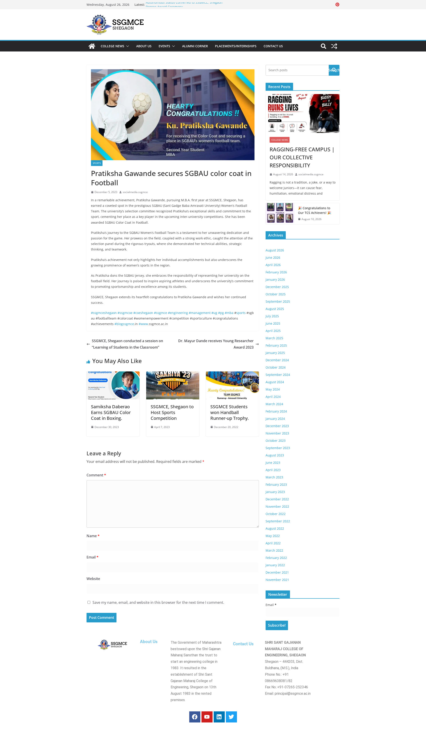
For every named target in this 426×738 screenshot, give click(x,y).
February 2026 (276, 272)
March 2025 (274, 338)
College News (112, 46)
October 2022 (276, 514)
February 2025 (276, 345)
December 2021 (277, 572)
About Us (144, 46)
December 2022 (277, 499)
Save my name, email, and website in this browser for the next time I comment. (158, 602)
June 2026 (273, 257)
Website (93, 578)
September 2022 (278, 521)
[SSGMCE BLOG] (92, 46)
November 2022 (277, 506)
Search (334, 70)
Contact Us (273, 46)
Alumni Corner (195, 46)
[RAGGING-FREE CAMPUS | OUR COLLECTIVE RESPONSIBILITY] (302, 113)
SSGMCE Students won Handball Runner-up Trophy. (229, 412)
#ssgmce (160, 313)
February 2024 (276, 411)
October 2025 (276, 294)
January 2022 (275, 565)
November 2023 (277, 433)
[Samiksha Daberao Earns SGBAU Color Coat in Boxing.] (113, 374)
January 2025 (275, 353)
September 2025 (278, 301)
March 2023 (274, 477)
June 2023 (273, 462)
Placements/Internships (235, 46)
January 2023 (275, 492)
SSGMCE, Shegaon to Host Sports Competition (172, 412)
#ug (214, 313)
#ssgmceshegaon (104, 313)
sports (241, 313)
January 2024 (275, 418)
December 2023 (277, 426)
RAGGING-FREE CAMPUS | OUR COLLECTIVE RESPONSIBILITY (302, 157)
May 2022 (273, 536)
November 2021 (277, 580)
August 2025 (275, 309)
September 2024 (278, 375)
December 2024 (277, 360)
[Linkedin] (219, 716)
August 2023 (275, 455)
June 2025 (273, 323)
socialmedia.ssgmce (135, 192)
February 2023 (276, 484)
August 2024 (275, 382)
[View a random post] (334, 46)
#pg (221, 313)
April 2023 (273, 470)
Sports (97, 163)
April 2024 (273, 397)
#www (143, 324)
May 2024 (273, 389)
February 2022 (276, 558)
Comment (96, 475)
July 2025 (272, 316)
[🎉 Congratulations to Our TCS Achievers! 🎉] (280, 213)
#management (200, 313)
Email (93, 557)
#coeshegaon (143, 313)
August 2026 (275, 250)
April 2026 (273, 265)
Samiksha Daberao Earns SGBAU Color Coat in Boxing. (111, 412)
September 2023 (278, 448)
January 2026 (275, 279)
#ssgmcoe (125, 313)
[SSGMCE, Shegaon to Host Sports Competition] (172, 374)
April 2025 (273, 331)
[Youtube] (207, 716)
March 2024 (274, 404)
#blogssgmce (124, 324)
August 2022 (275, 528)
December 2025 (277, 287)
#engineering (178, 313)
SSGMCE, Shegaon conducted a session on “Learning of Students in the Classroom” (127, 344)
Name (93, 535)
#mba (229, 313)
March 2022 (274, 550)
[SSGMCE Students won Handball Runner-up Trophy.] (232, 374)
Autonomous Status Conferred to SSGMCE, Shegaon (184, 4)
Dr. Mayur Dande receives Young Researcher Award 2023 (216, 344)
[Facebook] (194, 716)
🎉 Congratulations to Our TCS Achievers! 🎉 (314, 210)
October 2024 (276, 367)
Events (164, 46)
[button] (126, 46)
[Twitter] (231, 716)
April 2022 (273, 543)
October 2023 (276, 440)
